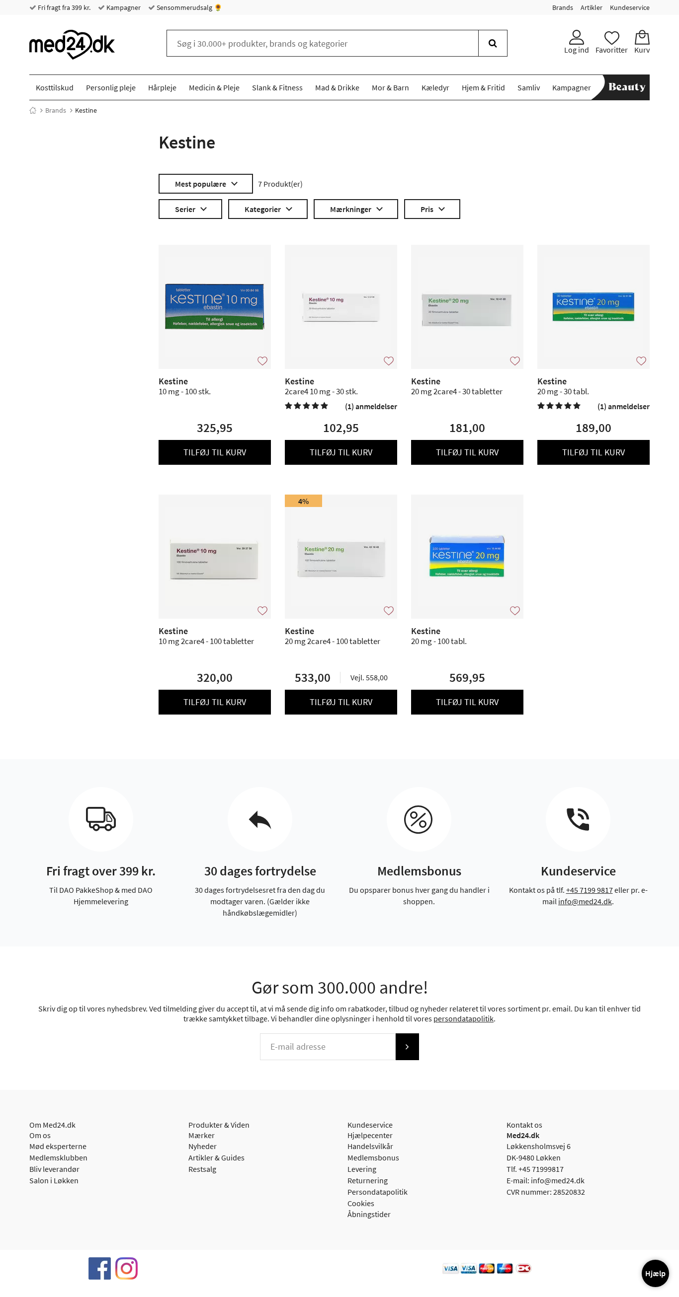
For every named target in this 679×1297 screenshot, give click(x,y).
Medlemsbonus (373, 1157)
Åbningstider (369, 1214)
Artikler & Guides (216, 1157)
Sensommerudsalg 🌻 (188, 7)
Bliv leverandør (54, 1169)
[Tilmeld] (407, 1046)
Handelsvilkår (370, 1146)
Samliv (528, 87)
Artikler (591, 7)
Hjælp (655, 1273)
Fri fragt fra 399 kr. (63, 7)
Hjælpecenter (370, 1135)
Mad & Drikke (337, 87)
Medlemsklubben (58, 1157)
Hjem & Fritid (483, 87)
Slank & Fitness (277, 87)
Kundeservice (630, 7)
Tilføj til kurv (214, 452)
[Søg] (493, 43)
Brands (562, 7)
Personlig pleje (111, 87)
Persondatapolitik (377, 1192)
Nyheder (202, 1146)
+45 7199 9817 (589, 890)
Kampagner (123, 7)
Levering (361, 1169)
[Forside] (32, 110)
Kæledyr (435, 87)
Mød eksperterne (57, 1146)
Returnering (367, 1180)
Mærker (201, 1135)
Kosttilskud (55, 87)
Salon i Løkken (54, 1180)
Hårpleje (162, 87)
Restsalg (202, 1169)
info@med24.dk (585, 901)
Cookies (360, 1203)
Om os (40, 1135)
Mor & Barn (390, 87)
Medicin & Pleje (214, 87)
